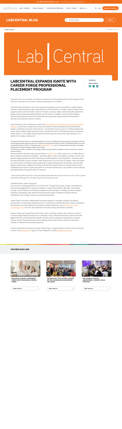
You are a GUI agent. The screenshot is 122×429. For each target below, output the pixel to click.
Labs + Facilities (24, 8)
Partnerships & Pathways (55, 8)
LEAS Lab (68, 205)
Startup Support (38, 8)
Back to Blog (9, 29)
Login (99, 8)
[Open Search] (95, 8)
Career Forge (52, 153)
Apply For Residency (110, 8)
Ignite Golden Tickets (47, 145)
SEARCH (110, 20)
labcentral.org (26, 230)
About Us (83, 8)
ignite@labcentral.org (64, 230)
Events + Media (71, 8)
